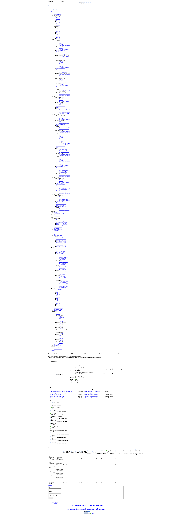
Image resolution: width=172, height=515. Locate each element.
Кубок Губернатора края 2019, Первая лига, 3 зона (61, 393)
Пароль (51, 491)
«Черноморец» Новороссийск (91, 394)
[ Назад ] (50, 485)
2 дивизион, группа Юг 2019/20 (57, 397)
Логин (50, 487)
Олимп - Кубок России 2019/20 (57, 396)
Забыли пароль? (54, 501)
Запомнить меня (53, 495)
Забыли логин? (54, 502)
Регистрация (54, 503)
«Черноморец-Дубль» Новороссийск (92, 391)
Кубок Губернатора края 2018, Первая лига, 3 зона (61, 391)
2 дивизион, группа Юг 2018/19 (57, 394)
